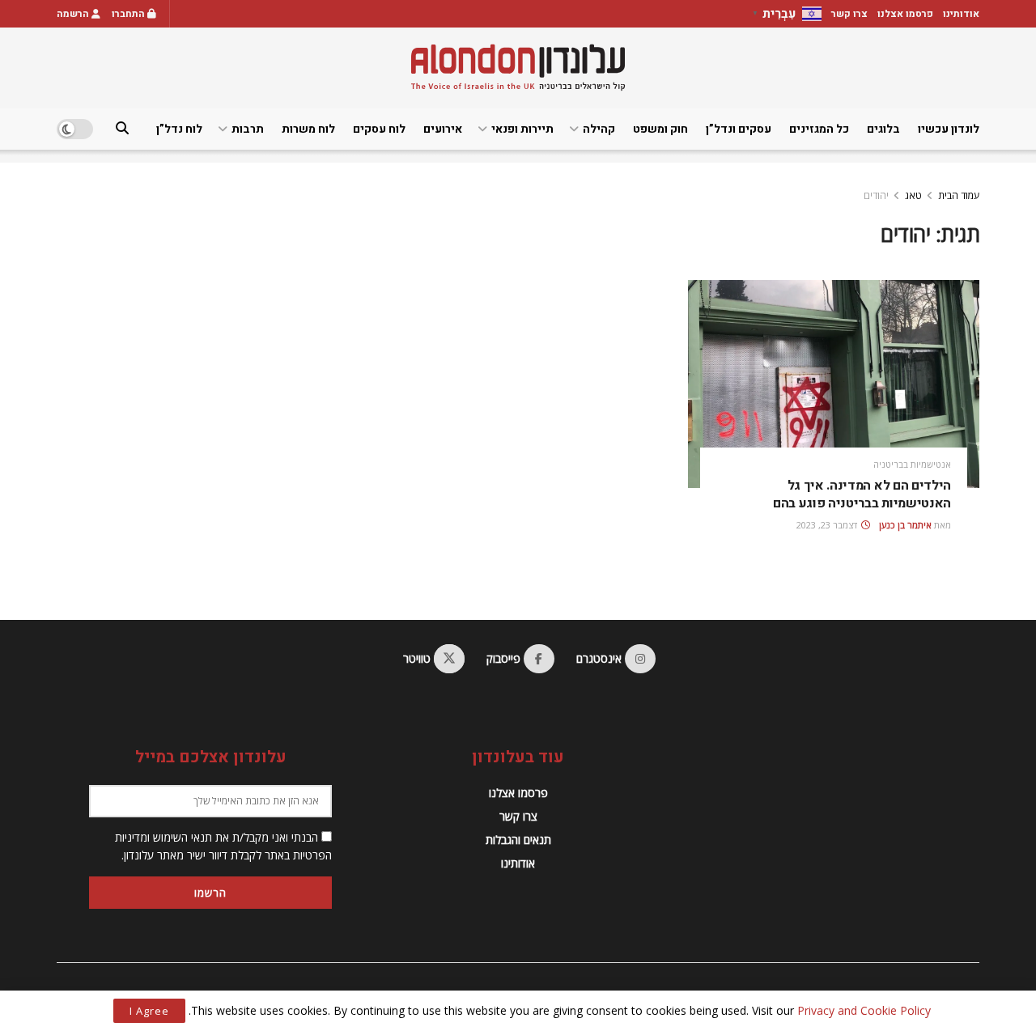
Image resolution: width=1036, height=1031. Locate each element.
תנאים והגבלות (518, 839)
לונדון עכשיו (948, 129)
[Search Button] (122, 129)
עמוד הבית (958, 195)
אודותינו (961, 13)
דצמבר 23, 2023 (828, 525)
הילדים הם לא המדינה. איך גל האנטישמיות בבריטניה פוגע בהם (862, 494)
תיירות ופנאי (522, 129)
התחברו (129, 13)
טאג (913, 195)
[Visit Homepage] (518, 67)
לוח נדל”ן (179, 129)
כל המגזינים (819, 129)
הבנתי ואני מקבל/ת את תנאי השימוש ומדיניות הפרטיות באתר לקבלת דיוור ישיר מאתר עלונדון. (223, 846)
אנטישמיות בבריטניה (912, 464)
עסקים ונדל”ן (738, 129)
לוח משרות (308, 129)
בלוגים (883, 129)
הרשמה (74, 13)
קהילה (599, 129)
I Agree (149, 1010)
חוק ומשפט (660, 129)
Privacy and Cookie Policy (864, 1010)
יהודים (876, 195)
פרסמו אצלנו (905, 13)
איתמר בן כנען (905, 525)
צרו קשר (849, 13)
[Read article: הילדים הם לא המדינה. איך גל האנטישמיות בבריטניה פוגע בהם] (833, 384)
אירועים (442, 129)
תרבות (247, 129)
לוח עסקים (379, 129)
